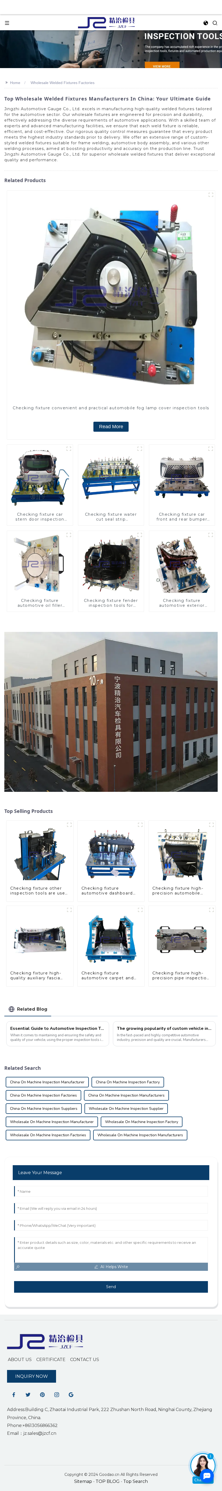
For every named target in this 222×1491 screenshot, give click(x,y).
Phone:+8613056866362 (32, 1425)
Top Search (135, 1481)
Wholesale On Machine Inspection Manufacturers (140, 1135)
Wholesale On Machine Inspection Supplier (126, 1108)
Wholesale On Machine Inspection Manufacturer (52, 1121)
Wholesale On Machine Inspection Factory (141, 1121)
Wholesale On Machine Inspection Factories (48, 1135)
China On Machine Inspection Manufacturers (126, 1095)
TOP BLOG (108, 1481)
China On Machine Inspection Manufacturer (47, 1082)
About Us (20, 1359)
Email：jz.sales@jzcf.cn (31, 1433)
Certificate (51, 1359)
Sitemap (83, 1481)
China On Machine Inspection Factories (43, 1095)
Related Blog (32, 1009)
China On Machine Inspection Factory (128, 1082)
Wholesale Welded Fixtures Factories (62, 83)
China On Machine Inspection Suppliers (43, 1108)
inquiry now (31, 1376)
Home (15, 83)
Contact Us (84, 1359)
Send (111, 1286)
